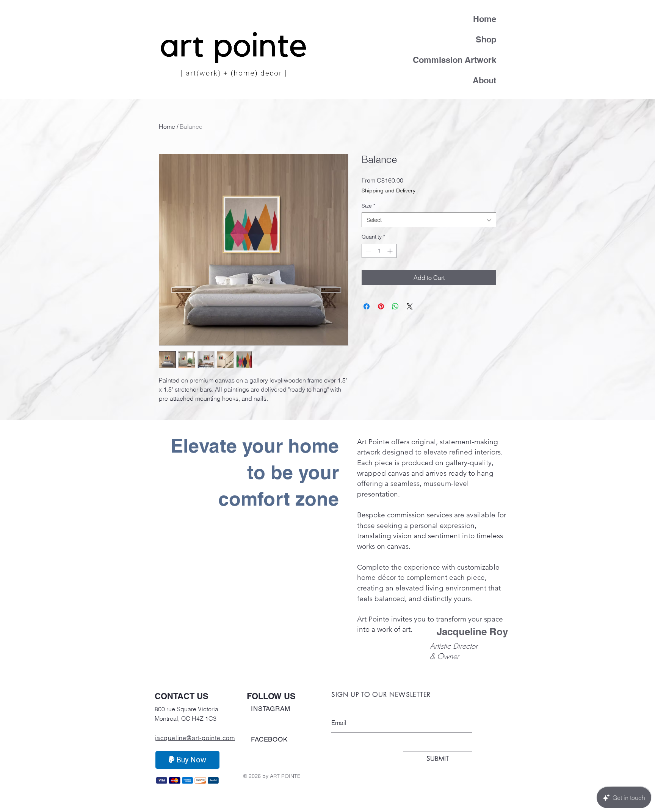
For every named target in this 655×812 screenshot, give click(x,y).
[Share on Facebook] (366, 306)
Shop (486, 39)
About (484, 80)
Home (484, 19)
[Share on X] (409, 306)
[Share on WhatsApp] (395, 306)
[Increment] (390, 251)
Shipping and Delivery (388, 190)
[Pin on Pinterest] (380, 306)
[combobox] (429, 219)
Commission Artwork (460, 60)
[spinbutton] (379, 251)
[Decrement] (367, 251)
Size (368, 205)
